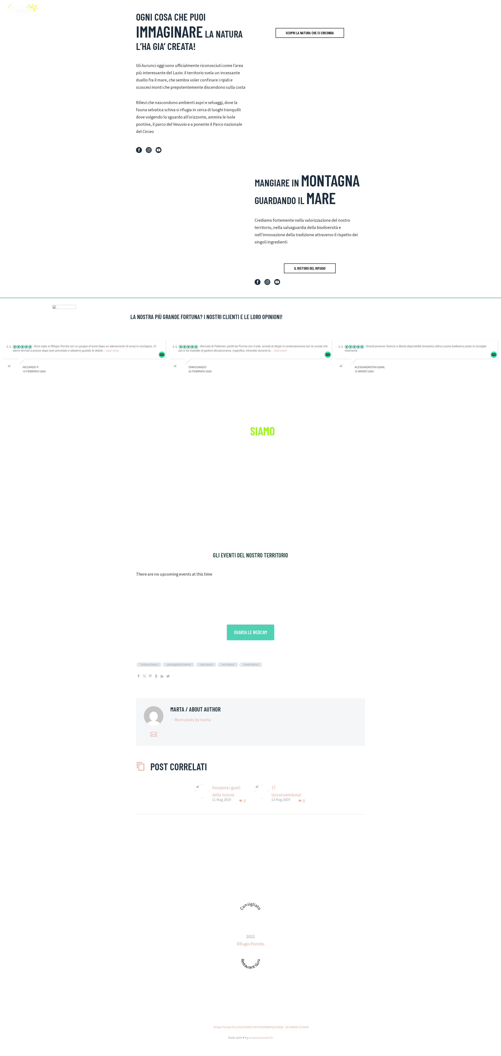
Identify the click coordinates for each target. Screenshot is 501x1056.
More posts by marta (192, 719)
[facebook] (139, 150)
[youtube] (158, 150)
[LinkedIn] (162, 676)
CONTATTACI (250, 521)
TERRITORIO (440, 10)
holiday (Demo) (149, 664)
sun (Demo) (228, 664)
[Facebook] (138, 676)
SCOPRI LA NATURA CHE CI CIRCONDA (310, 33)
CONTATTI (478, 10)
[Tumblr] (156, 676)
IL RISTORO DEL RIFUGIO (309, 268)
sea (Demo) (206, 664)
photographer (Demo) (179, 664)
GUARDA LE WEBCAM (250, 632)
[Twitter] (144, 676)
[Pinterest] (150, 676)
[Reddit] (167, 676)
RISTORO (402, 10)
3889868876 (266, 891)
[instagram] (149, 150)
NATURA (420, 10)
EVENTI (460, 10)
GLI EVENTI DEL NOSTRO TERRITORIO (250, 555)
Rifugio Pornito (250, 944)
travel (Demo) (251, 664)
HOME (385, 10)
